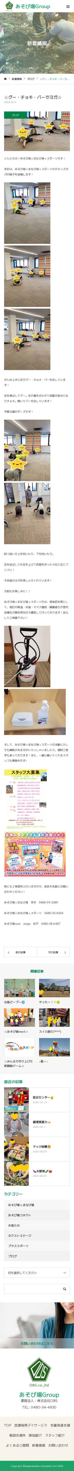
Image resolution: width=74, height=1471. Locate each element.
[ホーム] (5, 79)
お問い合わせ (58, 1445)
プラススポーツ (18, 1246)
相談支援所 (17, 1435)
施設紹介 (35, 1435)
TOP (7, 1425)
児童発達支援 (60, 1425)
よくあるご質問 (17, 1445)
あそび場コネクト (19, 1215)
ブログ (15, 115)
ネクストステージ (19, 1236)
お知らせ (14, 1225)
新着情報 (38, 1445)
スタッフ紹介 (55, 1435)
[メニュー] (68, 6)
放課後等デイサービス (30, 1425)
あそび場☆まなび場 (21, 1205)
